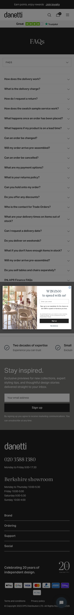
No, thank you (54, 326)
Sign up (54, 321)
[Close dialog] (70, 287)
